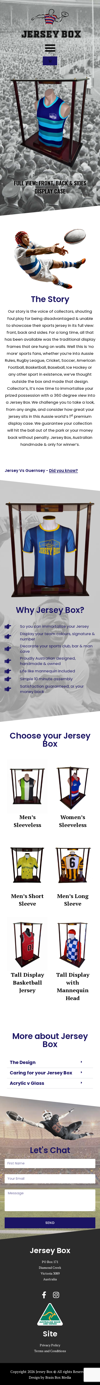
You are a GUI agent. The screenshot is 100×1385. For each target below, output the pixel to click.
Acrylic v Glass (27, 1083)
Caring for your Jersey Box (41, 1073)
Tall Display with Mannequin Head (73, 986)
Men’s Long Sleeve (73, 900)
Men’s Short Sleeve (27, 900)
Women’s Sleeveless (73, 821)
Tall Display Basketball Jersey (27, 982)
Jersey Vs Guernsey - (41, 470)
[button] (50, 47)
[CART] (50, 60)
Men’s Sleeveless (27, 821)
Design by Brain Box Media (50, 1377)
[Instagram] (56, 1294)
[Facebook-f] (43, 1294)
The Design (23, 1062)
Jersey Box (51, 34)
